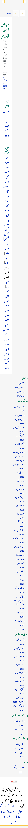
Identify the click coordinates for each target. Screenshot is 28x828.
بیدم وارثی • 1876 (20, 482)
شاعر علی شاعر (7, 205)
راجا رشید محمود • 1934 (18, 589)
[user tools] (3, 1)
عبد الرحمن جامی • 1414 (18, 429)
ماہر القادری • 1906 (19, 507)
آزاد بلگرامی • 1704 (20, 437)
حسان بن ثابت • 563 (18, 408)
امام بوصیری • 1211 (19, 421)
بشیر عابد (7, 284)
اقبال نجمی (6, 227)
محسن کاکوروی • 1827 (19, 445)
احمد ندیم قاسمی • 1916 (18, 540)
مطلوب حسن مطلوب (5, 324)
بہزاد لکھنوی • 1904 (19, 499)
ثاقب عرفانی (6, 183)
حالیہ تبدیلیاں (20, 395)
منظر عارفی (6, 336)
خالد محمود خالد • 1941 (19, 606)
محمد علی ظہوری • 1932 (18, 650)
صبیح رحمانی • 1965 (19, 691)
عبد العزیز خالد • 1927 (18, 548)
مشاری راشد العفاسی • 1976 (19, 746)
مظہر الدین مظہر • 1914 (18, 532)
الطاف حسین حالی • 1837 (19, 458)
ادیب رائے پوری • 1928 (19, 556)
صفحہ (22, 13)
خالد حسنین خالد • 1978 (18, 707)
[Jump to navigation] (24, 1)
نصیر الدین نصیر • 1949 (18, 622)
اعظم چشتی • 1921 (20, 641)
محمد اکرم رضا (7, 162)
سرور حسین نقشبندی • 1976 (18, 699)
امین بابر (7, 217)
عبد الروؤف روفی (19, 731)
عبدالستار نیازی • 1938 (18, 658)
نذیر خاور (7, 260)
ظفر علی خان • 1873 (19, 474)
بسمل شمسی (6, 236)
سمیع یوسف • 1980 (19, 754)
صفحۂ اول (21, 383)
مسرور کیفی (6, 174)
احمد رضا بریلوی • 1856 (18, 466)
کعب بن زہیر (19, 414)
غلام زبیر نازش (6, 348)
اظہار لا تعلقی (10, 819)
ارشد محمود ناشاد (7, 362)
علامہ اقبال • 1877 (20, 491)
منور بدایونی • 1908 (20, 515)
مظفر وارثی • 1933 (20, 573)
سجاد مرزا (7, 193)
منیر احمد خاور (7, 248)
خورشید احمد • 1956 (19, 683)
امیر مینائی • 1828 (18, 451)
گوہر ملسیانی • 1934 (20, 581)
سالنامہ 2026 (19, 387)
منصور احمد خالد (6, 310)
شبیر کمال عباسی (6, 295)
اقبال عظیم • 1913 (20, 523)
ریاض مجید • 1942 (20, 614)
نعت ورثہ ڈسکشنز (18, 767)
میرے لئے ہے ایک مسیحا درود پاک (6, 125)
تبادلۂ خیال (15, 13)
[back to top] (20, 772)
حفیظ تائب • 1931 (20, 565)
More (9, 13)
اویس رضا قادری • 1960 (18, 722)
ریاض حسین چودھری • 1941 (18, 598)
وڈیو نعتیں (20, 391)
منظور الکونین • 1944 (19, 666)
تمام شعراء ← (19, 628)
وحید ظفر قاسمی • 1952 (19, 674)
